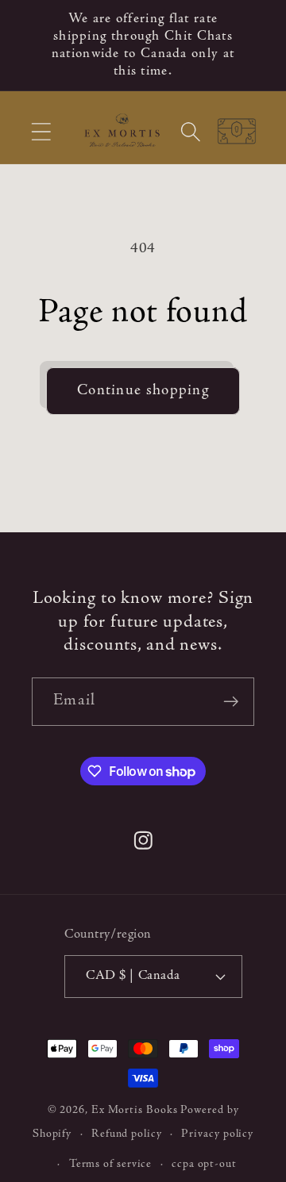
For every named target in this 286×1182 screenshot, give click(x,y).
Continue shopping (143, 390)
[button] (41, 131)
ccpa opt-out (204, 1164)
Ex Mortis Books (134, 1110)
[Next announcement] (253, 45)
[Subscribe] (230, 701)
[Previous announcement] (33, 45)
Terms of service (111, 1164)
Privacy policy (217, 1134)
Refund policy (126, 1134)
